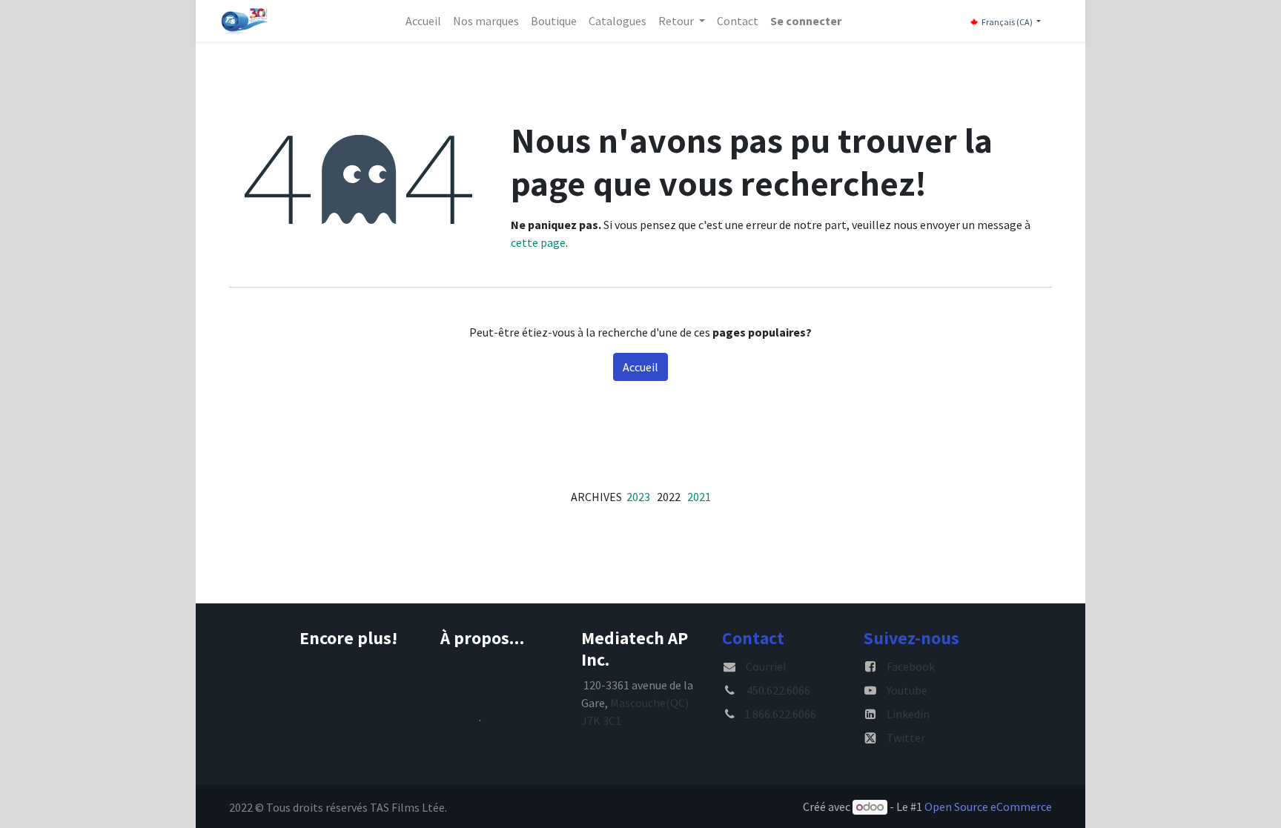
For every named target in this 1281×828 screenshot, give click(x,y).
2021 (699, 496)
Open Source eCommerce (988, 806)
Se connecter (805, 20)
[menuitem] (423, 21)
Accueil (640, 367)
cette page (538, 242)
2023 (638, 496)
